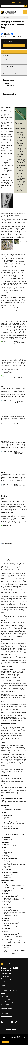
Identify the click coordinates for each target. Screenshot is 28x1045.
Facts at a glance (7, 55)
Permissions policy (5, 1004)
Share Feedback (19, 37)
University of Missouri (11, 964)
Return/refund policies (6, 1008)
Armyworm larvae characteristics (11, 73)
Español (3, 993)
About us (3, 985)
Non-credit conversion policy (8, 1002)
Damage (5, 59)
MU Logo (2, 964)
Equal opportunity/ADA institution (9, 990)
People (8, 2)
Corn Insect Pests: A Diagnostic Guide (14, 97)
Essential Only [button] (5, 1041)
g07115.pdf (14, 45)
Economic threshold (8, 66)
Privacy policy (4, 1013)
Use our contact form (6, 973)
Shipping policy (4, 1010)
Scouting (5, 62)
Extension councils (5, 999)
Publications (6, 17)
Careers (3, 987)
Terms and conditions (6, 1016)
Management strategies (9, 70)
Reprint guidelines (7, 37)
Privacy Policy (20, 1037)
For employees (4, 996)
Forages (7, 83)
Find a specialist (5, 976)
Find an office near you (6, 979)
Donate (20, 2)
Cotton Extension (9, 85)
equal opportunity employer (10, 1029)
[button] (13, 1042)
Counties (14, 2)
